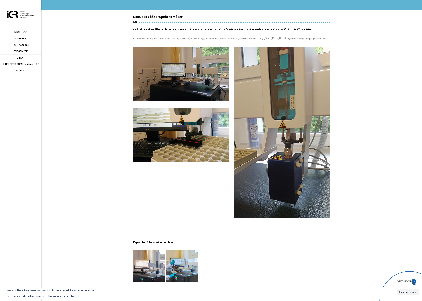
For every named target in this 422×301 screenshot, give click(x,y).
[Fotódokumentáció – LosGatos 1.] (149, 266)
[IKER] (20, 14)
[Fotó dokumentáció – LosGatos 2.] (182, 266)
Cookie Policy (68, 296)
